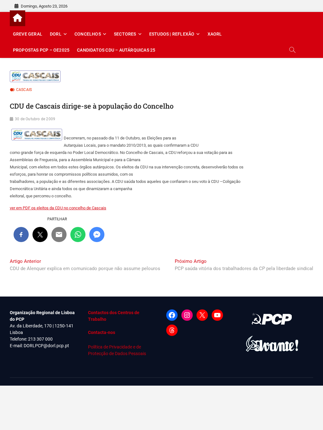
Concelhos (87, 34)
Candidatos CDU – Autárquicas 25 (116, 50)
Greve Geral (27, 34)
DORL (56, 34)
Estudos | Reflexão (172, 34)
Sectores (125, 34)
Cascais (24, 90)
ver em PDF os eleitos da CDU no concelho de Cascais (58, 208)
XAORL (215, 34)
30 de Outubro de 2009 (35, 119)
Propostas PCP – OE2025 (41, 50)
